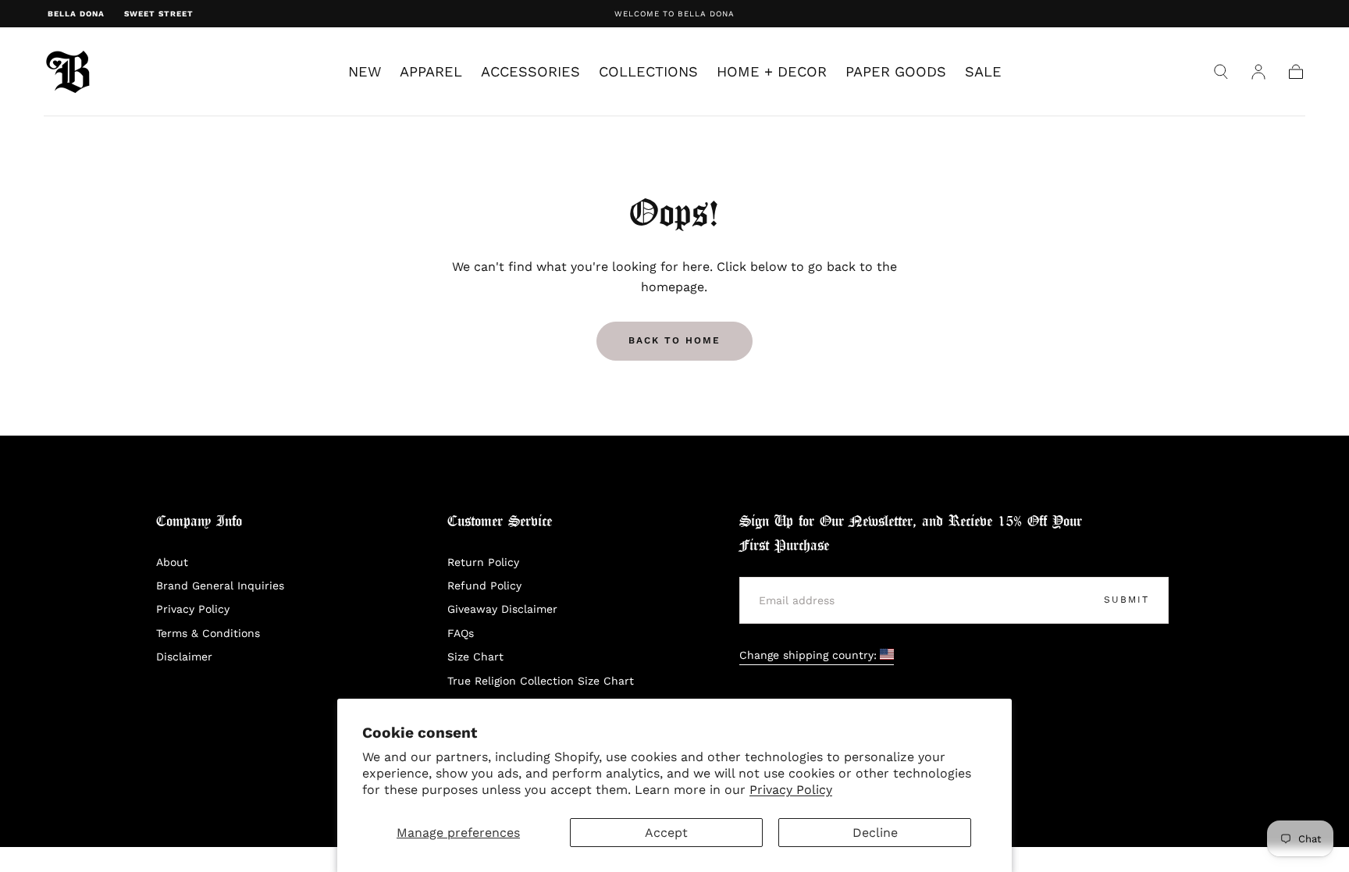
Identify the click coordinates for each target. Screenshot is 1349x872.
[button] (1221, 71)
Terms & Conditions (208, 633)
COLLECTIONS (648, 72)
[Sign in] (1258, 71)
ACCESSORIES (530, 72)
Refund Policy (484, 585)
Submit (1126, 599)
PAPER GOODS (895, 72)
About (172, 562)
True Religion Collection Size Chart (540, 680)
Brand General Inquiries (220, 585)
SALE (983, 72)
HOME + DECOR (772, 72)
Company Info (199, 522)
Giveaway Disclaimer (502, 609)
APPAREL (431, 72)
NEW (364, 72)
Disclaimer (184, 656)
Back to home (674, 340)
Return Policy (483, 562)
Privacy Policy (790, 789)
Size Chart (475, 656)
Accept (666, 832)
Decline (875, 832)
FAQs (460, 633)
